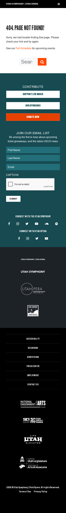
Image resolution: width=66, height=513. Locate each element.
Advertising (33, 357)
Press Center (33, 366)
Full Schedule (23, 48)
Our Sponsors (33, 105)
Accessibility (33, 339)
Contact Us (33, 385)
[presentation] (30, 184)
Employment (33, 375)
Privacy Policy (40, 492)
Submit (13, 199)
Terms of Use (25, 492)
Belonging (33, 348)
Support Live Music (33, 94)
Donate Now (33, 117)
